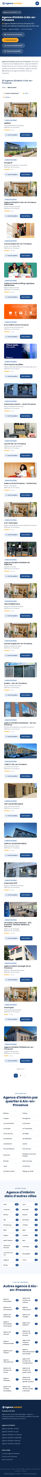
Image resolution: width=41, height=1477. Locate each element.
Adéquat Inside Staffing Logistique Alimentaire (19, 284)
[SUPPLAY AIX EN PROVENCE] (20, 830)
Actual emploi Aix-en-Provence (18, 244)
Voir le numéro (12, 135)
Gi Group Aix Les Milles (13, 364)
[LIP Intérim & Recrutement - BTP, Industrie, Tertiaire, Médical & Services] (20, 909)
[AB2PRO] (20, 109)
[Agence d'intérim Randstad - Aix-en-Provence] (20, 709)
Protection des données (32, 1469)
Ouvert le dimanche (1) (14, 46)
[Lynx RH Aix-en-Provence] (20, 430)
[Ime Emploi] (20, 994)
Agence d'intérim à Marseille (11, 1438)
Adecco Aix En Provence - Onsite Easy (20, 483)
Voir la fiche (25, 135)
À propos (17, 1471)
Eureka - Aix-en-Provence (15, 683)
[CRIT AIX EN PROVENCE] (20, 790)
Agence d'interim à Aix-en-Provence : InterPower (20, 203)
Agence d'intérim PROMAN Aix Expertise (17, 563)
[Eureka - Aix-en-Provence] (20, 669)
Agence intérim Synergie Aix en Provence (17, 967)
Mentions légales (5, 1469)
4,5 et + (7, 97)
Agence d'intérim (14, 29)
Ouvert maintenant (12, 93)
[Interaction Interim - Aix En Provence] (20, 390)
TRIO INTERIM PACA (12, 604)
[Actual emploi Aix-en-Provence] (20, 230)
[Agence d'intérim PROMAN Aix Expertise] (20, 549)
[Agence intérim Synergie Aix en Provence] (20, 952)
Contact (23, 1471)
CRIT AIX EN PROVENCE (13, 804)
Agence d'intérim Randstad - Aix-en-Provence (20, 724)
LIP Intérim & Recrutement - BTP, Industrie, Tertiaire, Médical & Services (18, 925)
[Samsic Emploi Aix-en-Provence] (20, 630)
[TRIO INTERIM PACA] (20, 590)
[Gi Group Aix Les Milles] (20, 351)
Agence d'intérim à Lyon (10, 1432)
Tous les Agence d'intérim (11, 1453)
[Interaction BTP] (20, 869)
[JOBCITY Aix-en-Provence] (20, 750)
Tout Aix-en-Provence (14, 34)
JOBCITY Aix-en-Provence (15, 764)
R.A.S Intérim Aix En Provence (16, 325)
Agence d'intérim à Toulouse (12, 1435)
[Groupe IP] (20, 149)
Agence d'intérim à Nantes (11, 1444)
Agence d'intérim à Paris (10, 1429)
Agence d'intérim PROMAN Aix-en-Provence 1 (19, 1048)
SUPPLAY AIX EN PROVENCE (15, 843)
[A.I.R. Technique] (20, 509)
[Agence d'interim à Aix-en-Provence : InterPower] (20, 189)
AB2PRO (7, 123)
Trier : (4, 87)
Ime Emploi (9, 1007)
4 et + (27, 93)
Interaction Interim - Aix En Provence (20, 404)
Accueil (4, 29)
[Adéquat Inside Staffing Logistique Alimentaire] (20, 270)
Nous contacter (7, 1459)
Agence (13, 3)
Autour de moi (11, 40)
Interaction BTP (10, 883)
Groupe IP (8, 163)
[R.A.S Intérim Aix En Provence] (20, 311)
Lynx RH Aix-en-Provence (15, 444)
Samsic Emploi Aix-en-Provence (18, 643)
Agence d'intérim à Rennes (11, 1441)
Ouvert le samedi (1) (13, 51)
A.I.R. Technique (10, 523)
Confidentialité (19, 1469)
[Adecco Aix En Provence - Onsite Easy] (20, 469)
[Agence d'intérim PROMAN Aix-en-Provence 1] (20, 1033)
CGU (13, 1469)
